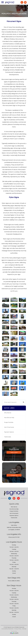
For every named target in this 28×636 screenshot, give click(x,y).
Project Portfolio (8, 422)
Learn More (14, 452)
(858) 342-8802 (16, 580)
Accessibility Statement (7, 628)
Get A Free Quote (9, 427)
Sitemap (24, 628)
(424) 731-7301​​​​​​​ (15, 537)
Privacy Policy (17, 628)
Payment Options (9, 432)
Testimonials (7, 436)
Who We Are (7, 412)
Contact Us (14, 475)
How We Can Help (9, 417)
